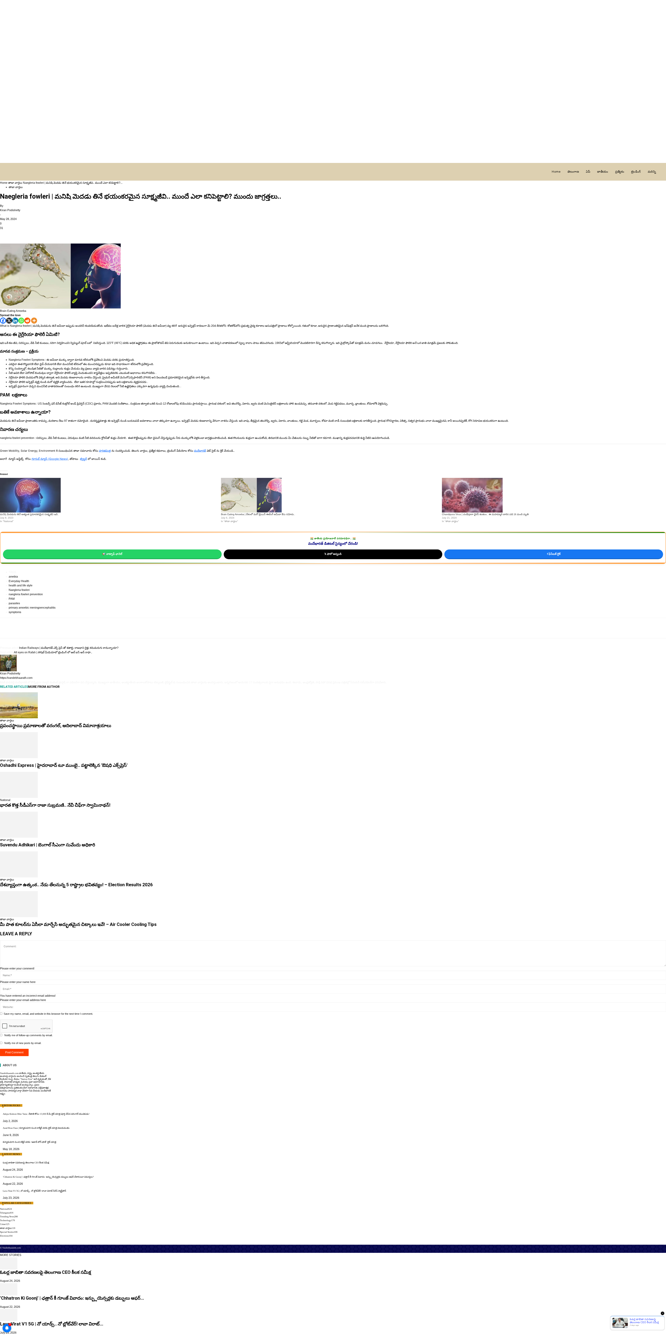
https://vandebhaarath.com (16, 677)
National (5, 800)
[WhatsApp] (27, 233)
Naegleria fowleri (19, 589)
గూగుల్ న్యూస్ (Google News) (50, 459)
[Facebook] (3, 233)
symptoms (15, 612)
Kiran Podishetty (10, 210)
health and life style (20, 585)
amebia (13, 576)
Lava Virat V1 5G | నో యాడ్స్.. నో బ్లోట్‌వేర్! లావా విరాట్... (51, 1321)
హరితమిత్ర (105, 450)
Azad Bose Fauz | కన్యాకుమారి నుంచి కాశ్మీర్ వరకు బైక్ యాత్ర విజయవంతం (36, 1128)
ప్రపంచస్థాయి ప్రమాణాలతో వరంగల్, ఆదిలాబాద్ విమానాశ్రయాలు (55, 725)
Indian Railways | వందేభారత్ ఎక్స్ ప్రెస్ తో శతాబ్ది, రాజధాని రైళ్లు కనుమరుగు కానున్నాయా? (68, 647)
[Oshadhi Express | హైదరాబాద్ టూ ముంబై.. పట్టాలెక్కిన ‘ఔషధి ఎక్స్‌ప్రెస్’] (19, 744)
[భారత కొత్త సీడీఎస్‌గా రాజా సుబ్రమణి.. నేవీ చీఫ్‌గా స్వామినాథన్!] (19, 784)
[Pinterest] (19, 233)
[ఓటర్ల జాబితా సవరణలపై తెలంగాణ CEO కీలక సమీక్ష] (8, 1263)
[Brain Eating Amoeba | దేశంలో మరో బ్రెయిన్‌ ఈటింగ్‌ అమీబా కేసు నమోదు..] (329, 495)
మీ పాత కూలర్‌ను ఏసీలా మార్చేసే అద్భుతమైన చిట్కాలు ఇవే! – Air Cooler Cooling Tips (78, 924)
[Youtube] (17, 1100)
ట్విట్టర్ (83, 459)
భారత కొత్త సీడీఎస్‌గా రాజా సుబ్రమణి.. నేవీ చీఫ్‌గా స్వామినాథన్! (55, 805)
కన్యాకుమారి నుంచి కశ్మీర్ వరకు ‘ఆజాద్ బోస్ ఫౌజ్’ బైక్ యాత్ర (29, 1142)
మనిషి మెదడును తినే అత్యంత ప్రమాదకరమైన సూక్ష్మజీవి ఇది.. (29, 514)
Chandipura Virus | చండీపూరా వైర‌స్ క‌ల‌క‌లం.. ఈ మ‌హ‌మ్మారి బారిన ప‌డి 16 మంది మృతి (485, 514)
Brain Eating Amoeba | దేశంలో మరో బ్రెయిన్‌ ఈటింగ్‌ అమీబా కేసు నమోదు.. (258, 514)
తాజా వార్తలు (15, 182)
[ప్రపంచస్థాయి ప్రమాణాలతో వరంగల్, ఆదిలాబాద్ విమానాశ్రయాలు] (19, 705)
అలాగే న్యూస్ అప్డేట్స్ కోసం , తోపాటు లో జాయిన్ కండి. (53, 459)
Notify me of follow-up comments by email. (28, 1035)
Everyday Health (19, 581)
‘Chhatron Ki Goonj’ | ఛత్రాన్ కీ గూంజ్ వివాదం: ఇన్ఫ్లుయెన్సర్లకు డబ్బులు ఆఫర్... (72, 1298)
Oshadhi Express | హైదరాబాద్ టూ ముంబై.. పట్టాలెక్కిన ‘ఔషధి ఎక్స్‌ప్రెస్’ (64, 765)
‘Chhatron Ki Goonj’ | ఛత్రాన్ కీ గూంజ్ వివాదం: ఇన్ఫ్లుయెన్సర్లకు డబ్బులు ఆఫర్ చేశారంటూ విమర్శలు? (48, 1177)
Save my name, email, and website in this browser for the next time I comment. (48, 1013)
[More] (34, 321)
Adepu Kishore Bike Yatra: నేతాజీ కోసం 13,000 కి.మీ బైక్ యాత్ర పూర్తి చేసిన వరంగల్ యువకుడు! (46, 1114)
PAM (12, 598)
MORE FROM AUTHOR (43, 686)
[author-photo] (8, 662)
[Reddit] (27, 321)
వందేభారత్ (200, 450)
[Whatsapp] (21, 321)
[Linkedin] (15, 321)
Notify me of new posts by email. (22, 1043)
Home (3, 182)
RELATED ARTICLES (14, 686)
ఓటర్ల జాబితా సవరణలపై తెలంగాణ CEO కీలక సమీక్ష (26, 1162)
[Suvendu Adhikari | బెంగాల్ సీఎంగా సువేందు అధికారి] (19, 824)
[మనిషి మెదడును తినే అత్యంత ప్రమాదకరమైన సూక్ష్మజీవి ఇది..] (108, 495)
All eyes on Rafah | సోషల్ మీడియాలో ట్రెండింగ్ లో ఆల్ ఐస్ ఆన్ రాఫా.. (53, 652)
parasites (14, 603)
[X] (9, 321)
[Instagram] (7, 1100)
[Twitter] (11, 233)
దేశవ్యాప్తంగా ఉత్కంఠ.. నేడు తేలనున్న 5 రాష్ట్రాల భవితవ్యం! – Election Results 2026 (76, 884)
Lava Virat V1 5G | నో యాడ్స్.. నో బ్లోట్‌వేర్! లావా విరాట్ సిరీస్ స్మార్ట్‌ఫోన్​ (34, 1191)
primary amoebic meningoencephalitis (32, 607)
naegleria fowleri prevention (26, 594)
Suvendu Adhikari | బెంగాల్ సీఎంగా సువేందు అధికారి (47, 844)
